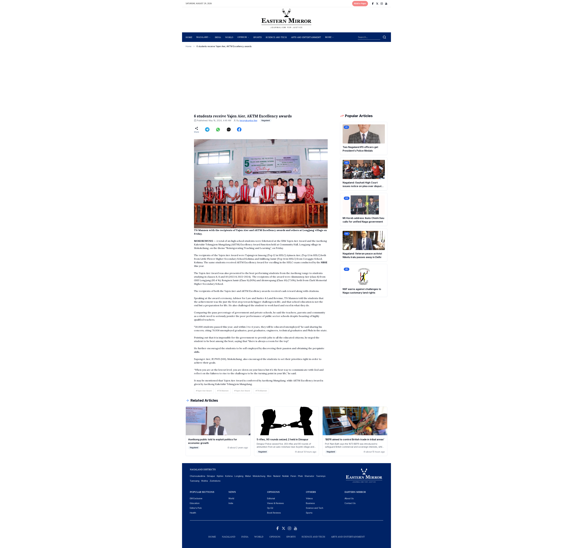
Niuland (276, 476)
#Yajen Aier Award (204, 391)
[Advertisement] (286, 81)
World (229, 37)
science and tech (276, 37)
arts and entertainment (306, 37)
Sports (309, 512)
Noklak (285, 476)
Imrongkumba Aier (248, 120)
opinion (242, 37)
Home (189, 37)
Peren (293, 476)
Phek (300, 476)
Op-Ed (270, 508)
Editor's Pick (196, 508)
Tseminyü (320, 476)
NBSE (324, 262)
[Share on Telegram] (207, 129)
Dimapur (211, 476)
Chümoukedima (197, 476)
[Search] (384, 37)
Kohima (229, 476)
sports (257, 37)
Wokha (204, 481)
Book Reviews (274, 512)
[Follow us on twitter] (377, 3)
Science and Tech (314, 508)
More (328, 37)
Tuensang (194, 481)
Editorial (271, 498)
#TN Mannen (223, 391)
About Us (349, 498)
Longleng (238, 476)
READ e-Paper (360, 4)
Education (195, 503)
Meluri (248, 476)
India (218, 37)
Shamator (309, 476)
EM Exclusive (196, 498)
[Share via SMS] (229, 129)
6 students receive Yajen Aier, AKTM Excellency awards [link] (224, 46)
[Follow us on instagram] (382, 3)
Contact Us (350, 503)
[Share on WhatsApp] (218, 129)
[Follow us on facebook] (373, 3)
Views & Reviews (275, 503)
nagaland (202, 37)
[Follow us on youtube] (386, 3)
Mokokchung (259, 476)
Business (310, 503)
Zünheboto (215, 481)
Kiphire (220, 476)
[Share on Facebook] (239, 129)
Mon (269, 476)
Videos (309, 498)
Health (193, 512)
